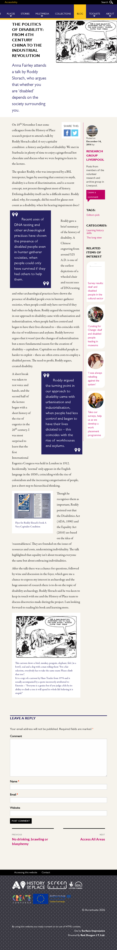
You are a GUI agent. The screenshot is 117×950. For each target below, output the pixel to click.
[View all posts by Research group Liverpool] (92, 130)
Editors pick (93, 215)
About (110, 13)
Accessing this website (25, 872)
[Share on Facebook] (67, 132)
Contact (46, 872)
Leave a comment (96, 195)
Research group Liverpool (95, 155)
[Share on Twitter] (74, 132)
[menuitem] (11, 11)
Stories (25, 13)
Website (15, 807)
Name (14, 781)
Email (14, 794)
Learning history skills (95, 231)
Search (111, 2)
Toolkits (94, 13)
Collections (63, 13)
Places (11, 13)
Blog (80, 13)
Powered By (86, 935)
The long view (94, 237)
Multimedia (42, 13)
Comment (16, 736)
